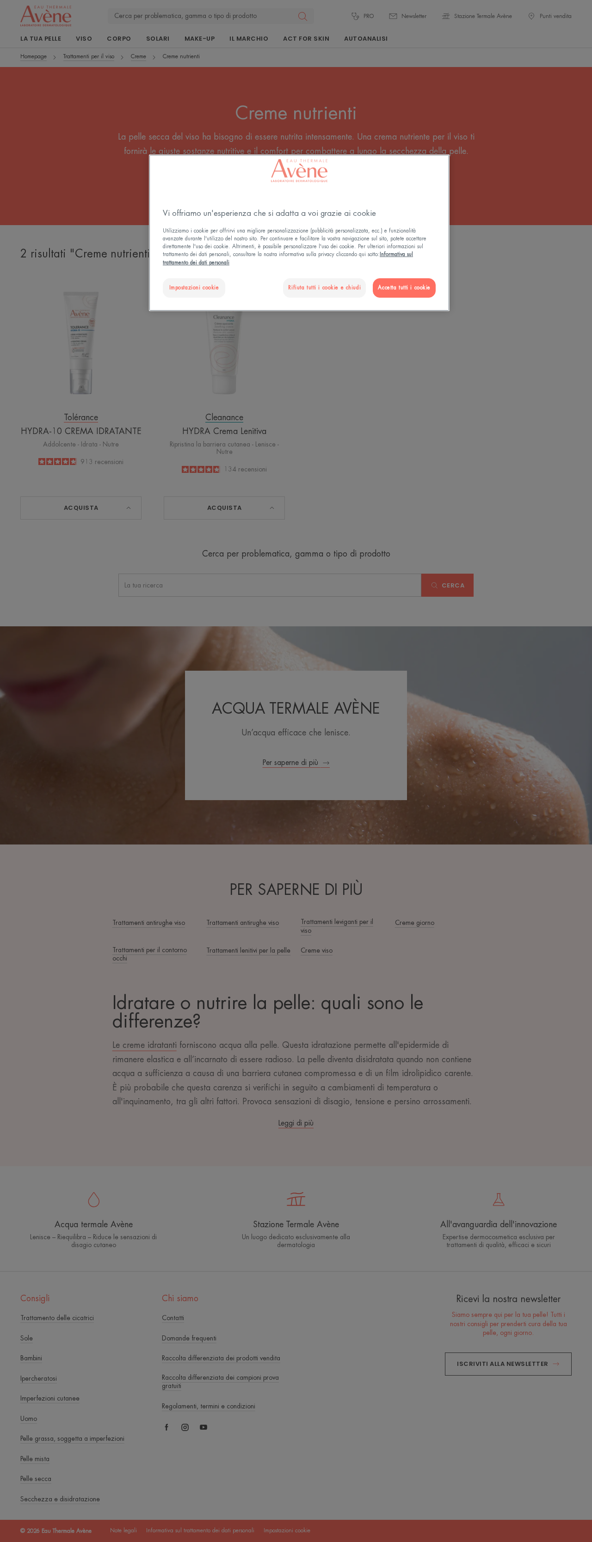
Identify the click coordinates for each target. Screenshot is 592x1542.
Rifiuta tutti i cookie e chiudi (324, 287)
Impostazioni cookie (194, 287)
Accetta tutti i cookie (404, 287)
